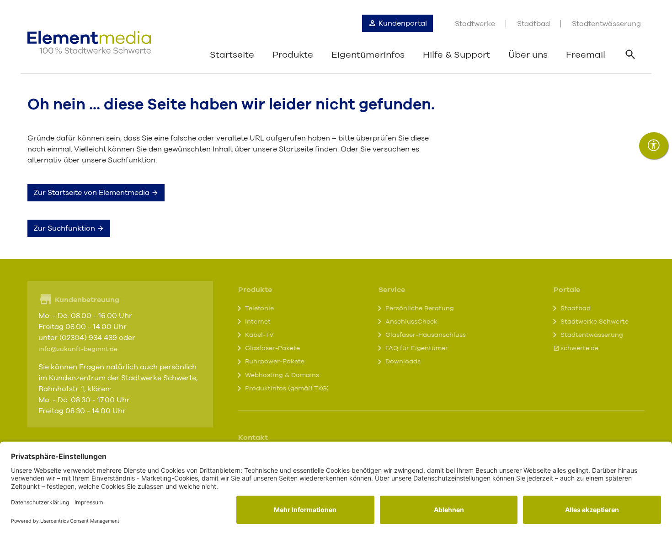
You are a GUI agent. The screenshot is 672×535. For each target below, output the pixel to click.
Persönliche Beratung (419, 308)
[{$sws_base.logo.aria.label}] (89, 42)
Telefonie (259, 308)
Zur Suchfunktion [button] (65, 228)
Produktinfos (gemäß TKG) (287, 388)
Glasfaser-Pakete (272, 348)
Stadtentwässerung (606, 23)
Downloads (403, 361)
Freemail (585, 54)
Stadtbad (533, 23)
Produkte (292, 54)
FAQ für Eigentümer (416, 348)
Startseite (232, 54)
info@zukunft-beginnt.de (77, 349)
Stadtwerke (475, 23)
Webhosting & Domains (282, 375)
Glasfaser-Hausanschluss (425, 335)
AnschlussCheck (411, 322)
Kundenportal (402, 23)
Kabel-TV (259, 335)
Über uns (528, 54)
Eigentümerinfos (368, 54)
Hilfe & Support (456, 54)
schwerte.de (579, 348)
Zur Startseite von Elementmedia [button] (92, 192)
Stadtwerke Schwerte (594, 322)
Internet (258, 322)
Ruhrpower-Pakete (274, 361)
